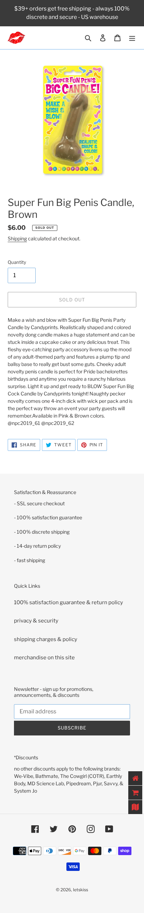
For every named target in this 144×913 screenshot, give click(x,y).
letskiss (80, 889)
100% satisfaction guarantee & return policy (68, 602)
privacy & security (36, 621)
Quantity (17, 262)
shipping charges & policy (45, 639)
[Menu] (132, 37)
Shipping (17, 238)
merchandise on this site (44, 657)
